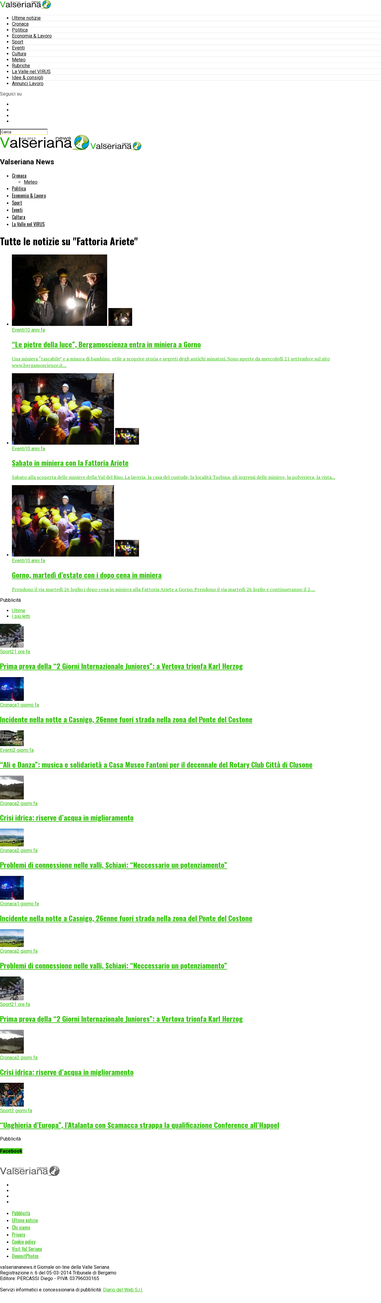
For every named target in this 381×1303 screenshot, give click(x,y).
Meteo (19, 60)
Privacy (18, 1234)
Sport (17, 42)
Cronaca (20, 24)
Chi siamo (21, 1227)
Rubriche (21, 65)
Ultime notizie (26, 18)
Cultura (19, 54)
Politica (20, 30)
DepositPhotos (25, 1256)
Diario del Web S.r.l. (123, 1290)
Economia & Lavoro (32, 36)
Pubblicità (21, 1213)
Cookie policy (23, 1241)
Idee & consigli (27, 77)
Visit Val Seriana (27, 1248)
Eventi (18, 48)
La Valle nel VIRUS (31, 71)
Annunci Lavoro (27, 83)
